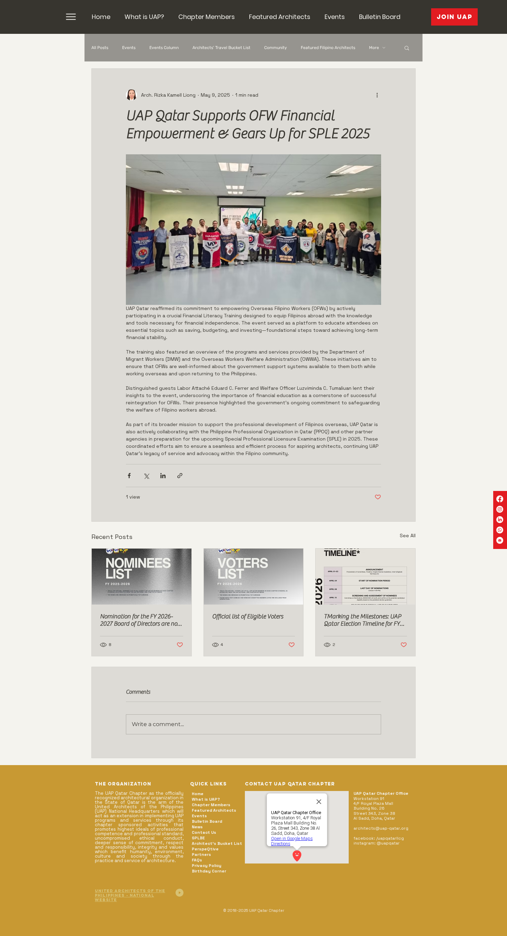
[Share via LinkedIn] (163, 475)
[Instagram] (499, 509)
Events (129, 47)
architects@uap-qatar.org (381, 828)
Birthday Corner (209, 871)
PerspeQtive (205, 849)
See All (408, 535)
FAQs (197, 860)
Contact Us (204, 832)
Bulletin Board (207, 821)
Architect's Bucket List (217, 843)
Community (275, 47)
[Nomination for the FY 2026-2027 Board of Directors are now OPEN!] (141, 577)
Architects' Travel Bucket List (221, 47)
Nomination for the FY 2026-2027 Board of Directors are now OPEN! (141, 620)
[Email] (499, 540)
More (374, 47)
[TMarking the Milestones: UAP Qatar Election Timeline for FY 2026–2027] (365, 577)
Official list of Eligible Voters (247, 616)
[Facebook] (499, 498)
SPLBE (198, 838)
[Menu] (70, 16)
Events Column (164, 47)
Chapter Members (211, 805)
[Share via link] (180, 475)
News (197, 827)
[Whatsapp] (499, 530)
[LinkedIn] (499, 519)
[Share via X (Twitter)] (146, 475)
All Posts (99, 47)
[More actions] (377, 95)
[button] (206, 16)
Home (197, 794)
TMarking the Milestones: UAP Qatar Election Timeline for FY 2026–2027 (362, 620)
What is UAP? (206, 799)
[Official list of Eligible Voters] (254, 577)
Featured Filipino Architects (328, 47)
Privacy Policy (206, 865)
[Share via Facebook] (129, 475)
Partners (201, 854)
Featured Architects (214, 810)
